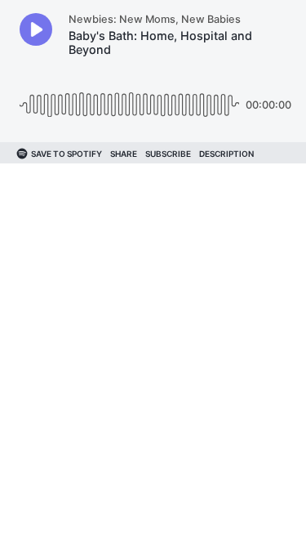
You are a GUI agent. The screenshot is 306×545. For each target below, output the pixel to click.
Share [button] (123, 154)
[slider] (129, 98)
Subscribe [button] (168, 154)
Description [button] (226, 154)
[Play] (36, 29)
